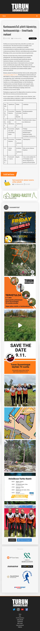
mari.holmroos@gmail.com (10, 75)
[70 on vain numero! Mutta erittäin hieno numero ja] (20, 260)
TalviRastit (20, 621)
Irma (20, 614)
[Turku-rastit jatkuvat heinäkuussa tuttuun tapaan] (20, 488)
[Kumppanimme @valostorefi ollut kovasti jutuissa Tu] (20, 227)
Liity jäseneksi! (20, 625)
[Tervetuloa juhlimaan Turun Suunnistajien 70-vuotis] (20, 293)
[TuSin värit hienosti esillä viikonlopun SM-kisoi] (20, 390)
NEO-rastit (20, 623)
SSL (20, 616)
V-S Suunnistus (20, 618)
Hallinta (20, 627)
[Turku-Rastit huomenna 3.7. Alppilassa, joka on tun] (20, 456)
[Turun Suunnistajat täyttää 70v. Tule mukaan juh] (20, 358)
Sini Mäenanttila (18, 184)
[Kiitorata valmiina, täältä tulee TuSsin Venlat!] (20, 521)
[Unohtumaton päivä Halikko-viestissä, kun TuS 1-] (20, 325)
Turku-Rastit (20, 619)
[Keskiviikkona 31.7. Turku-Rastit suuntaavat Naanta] (20, 423)
